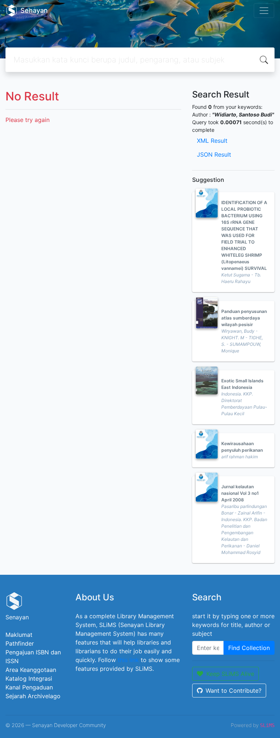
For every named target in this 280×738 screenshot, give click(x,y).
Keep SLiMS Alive (230, 673)
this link (128, 660)
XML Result (212, 140)
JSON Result (214, 154)
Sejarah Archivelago (33, 696)
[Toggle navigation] (264, 10)
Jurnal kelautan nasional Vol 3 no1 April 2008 (240, 493)
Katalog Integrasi (28, 678)
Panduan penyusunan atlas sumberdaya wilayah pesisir (244, 318)
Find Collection (249, 647)
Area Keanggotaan (30, 669)
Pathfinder (19, 643)
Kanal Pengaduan (29, 687)
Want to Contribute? (233, 690)
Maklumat (18, 634)
